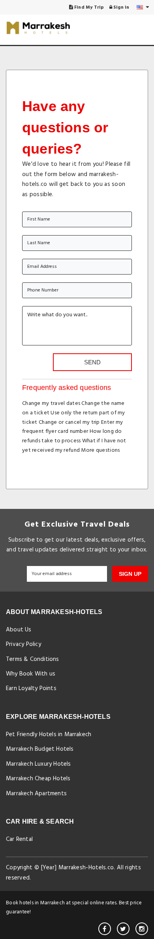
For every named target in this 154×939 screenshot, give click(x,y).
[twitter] (123, 928)
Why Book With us (30, 674)
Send (92, 362)
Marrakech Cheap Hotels (38, 778)
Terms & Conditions (32, 659)
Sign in (121, 7)
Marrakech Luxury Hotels (38, 764)
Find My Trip (88, 7)
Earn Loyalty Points (31, 688)
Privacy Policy (23, 644)
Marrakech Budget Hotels (40, 749)
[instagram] (141, 928)
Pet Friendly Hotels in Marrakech (48, 734)
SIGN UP (130, 574)
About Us (19, 630)
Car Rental (19, 839)
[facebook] (104, 928)
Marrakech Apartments (36, 793)
